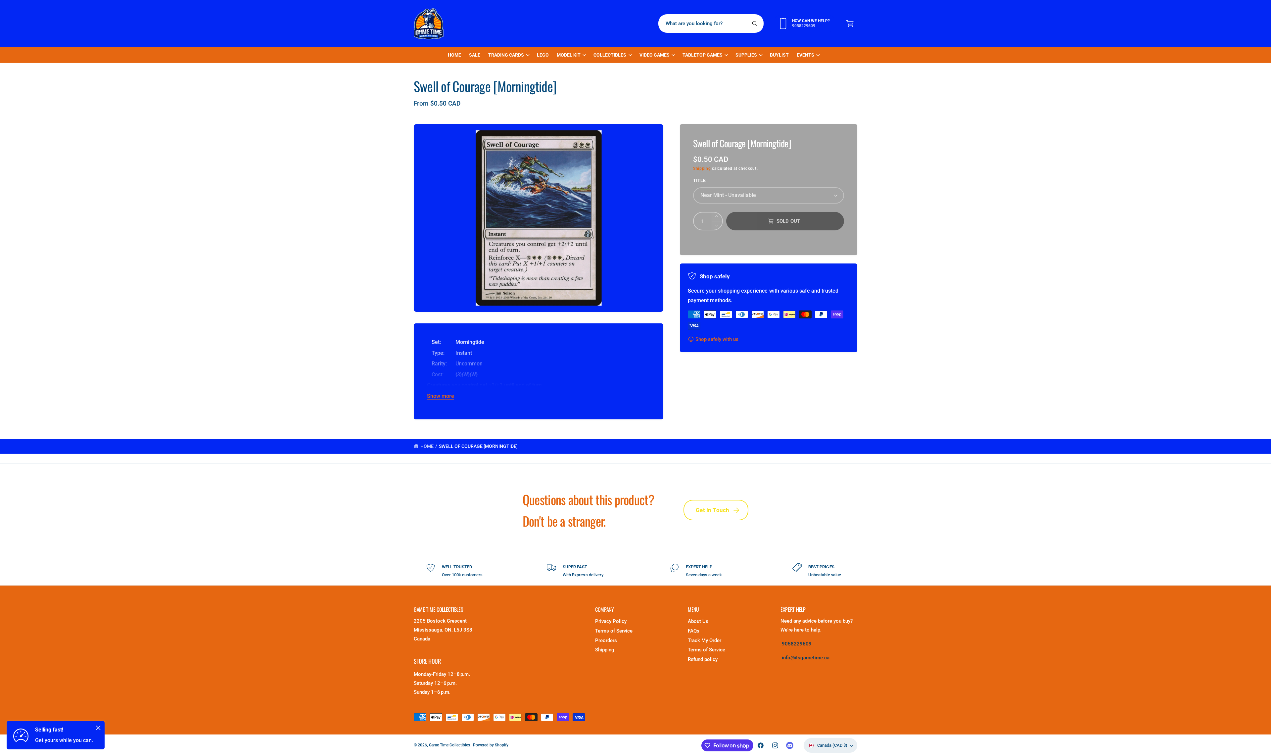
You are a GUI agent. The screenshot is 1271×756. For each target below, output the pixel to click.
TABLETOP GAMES (703, 55)
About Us (698, 621)
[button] (850, 23)
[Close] (98, 727)
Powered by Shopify (490, 745)
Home (427, 446)
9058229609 (797, 644)
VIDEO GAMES (654, 55)
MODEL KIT (569, 55)
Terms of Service (614, 631)
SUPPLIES (746, 55)
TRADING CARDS (506, 55)
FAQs (693, 631)
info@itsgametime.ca (805, 658)
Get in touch (712, 510)
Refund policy (703, 659)
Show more (440, 396)
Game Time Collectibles (449, 745)
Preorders (606, 640)
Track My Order (704, 640)
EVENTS (805, 55)
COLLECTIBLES (609, 55)
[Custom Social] (789, 745)
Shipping (702, 168)
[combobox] (711, 23)
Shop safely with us (716, 339)
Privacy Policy (611, 621)
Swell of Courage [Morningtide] (478, 446)
